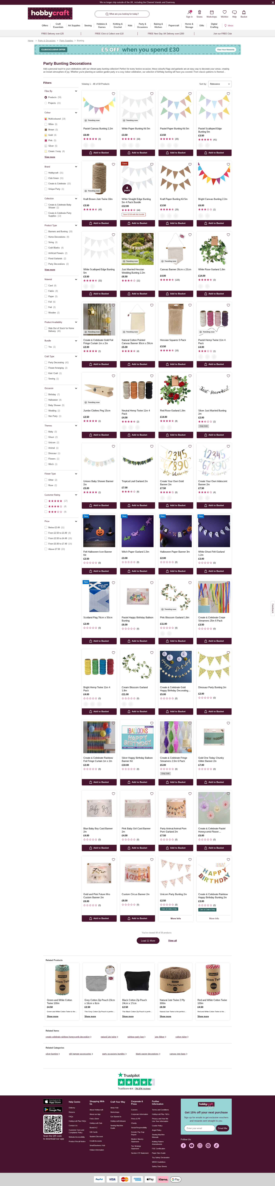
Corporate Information (139, 1114)
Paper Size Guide (159, 1153)
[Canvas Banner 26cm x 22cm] (176, 249)
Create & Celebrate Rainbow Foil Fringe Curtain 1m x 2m (98, 759)
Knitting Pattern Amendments (158, 1143)
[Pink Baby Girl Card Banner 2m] (137, 808)
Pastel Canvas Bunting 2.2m (98, 128)
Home (30, 40)
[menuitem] (45, 25)
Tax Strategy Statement (136, 1147)
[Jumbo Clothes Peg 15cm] (99, 390)
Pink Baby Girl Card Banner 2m (136, 830)
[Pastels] (85, 145)
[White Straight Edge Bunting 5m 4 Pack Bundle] (137, 178)
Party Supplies (66, 40)
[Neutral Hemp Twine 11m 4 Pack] (137, 390)
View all (172, 940)
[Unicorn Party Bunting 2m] (176, 873)
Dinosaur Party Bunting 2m (212, 687)
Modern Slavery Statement (137, 1140)
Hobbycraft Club (96, 1123)
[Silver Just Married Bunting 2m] (214, 390)
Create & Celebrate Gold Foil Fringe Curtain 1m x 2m (98, 342)
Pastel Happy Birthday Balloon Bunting (137, 619)
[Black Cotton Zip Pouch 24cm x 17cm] (137, 980)
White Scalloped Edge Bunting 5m (99, 271)
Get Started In (115, 1117)
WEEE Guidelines (159, 1162)
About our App (95, 1114)
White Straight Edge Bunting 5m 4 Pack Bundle (136, 201)
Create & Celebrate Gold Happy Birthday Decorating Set (174, 689)
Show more (52, 1016)
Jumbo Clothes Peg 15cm (96, 410)
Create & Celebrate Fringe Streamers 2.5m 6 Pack (173, 759)
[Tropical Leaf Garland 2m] (137, 460)
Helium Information (97, 1150)
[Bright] (207, 356)
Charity (134, 1123)
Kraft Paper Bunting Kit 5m (174, 199)
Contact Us (73, 1125)
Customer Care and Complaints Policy (76, 1131)
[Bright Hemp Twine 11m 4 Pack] (99, 666)
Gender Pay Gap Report (137, 1133)
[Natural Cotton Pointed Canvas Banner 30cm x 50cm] (137, 319)
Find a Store (94, 1119)
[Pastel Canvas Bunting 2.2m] (99, 108)
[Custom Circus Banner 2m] (137, 873)
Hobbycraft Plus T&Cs (160, 1114)
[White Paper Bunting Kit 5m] (137, 108)
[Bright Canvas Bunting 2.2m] (214, 178)
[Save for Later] (113, 93)
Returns (72, 1112)
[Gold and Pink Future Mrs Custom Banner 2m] (99, 873)
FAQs (71, 1117)
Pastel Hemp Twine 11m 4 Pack (212, 342)
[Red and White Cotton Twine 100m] (213, 980)
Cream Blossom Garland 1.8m (135, 689)
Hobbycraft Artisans (118, 1121)
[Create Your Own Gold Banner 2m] (176, 460)
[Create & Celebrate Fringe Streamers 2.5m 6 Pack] (176, 737)
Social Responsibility (139, 1128)
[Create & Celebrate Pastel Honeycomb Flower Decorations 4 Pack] (214, 808)
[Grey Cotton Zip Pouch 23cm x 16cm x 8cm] (100, 980)
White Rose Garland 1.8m (211, 269)
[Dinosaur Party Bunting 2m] (214, 666)
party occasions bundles (113, 1054)
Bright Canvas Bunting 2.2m (212, 199)
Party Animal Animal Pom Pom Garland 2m (173, 830)
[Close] (273, 2)
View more (50, 157)
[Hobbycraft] (50, 14)
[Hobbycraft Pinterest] (208, 1145)
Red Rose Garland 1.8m (172, 410)
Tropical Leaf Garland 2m (135, 481)
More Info (176, 918)
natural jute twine (108, 1037)
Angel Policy (156, 1130)
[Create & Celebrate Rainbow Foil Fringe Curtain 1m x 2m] (99, 737)
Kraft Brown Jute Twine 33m (98, 199)
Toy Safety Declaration (160, 1157)
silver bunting (52, 1054)
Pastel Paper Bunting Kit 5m (174, 128)
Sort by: (203, 84)
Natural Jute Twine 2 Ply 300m (172, 1002)
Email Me (222, 1128)
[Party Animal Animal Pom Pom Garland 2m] (176, 808)
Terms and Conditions (160, 1110)
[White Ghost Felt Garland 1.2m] (214, 531)
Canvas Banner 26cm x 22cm (175, 269)
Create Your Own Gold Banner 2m (172, 483)
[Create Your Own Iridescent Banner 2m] (214, 460)
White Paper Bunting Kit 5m (136, 128)
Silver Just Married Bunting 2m (212, 412)
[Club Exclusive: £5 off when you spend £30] (137, 49)
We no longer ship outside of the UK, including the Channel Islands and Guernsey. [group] (137, 2)
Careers (134, 1110)
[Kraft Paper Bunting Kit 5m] (176, 178)
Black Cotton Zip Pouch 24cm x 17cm (134, 1002)
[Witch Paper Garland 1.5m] (137, 531)
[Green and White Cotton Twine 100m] (62, 980)
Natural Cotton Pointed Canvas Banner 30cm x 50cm (137, 342)
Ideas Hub (114, 1108)
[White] (124, 145)
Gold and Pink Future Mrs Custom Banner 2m (96, 896)
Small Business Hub (97, 1145)
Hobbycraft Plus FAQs (77, 1121)
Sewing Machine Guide (116, 1127)
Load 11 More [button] (148, 940)
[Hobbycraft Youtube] (191, 1145)
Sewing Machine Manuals (158, 1136)
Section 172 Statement (139, 1153)
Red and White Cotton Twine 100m (212, 1002)
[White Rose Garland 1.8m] (214, 249)
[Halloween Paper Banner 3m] (176, 531)
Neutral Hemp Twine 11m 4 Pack (136, 412)
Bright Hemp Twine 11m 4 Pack (96, 689)
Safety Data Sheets (159, 1166)
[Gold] (162, 498)
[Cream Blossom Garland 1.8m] (137, 666)
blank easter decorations (147, 1054)
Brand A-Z (93, 1128)
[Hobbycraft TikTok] (216, 1145)
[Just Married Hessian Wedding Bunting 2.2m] (137, 249)
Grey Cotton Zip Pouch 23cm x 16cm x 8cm (100, 1002)
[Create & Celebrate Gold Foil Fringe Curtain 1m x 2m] (99, 319)
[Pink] (162, 633)
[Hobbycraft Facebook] (183, 1145)
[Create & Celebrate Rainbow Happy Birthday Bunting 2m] (214, 873)
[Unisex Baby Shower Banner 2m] (99, 460)
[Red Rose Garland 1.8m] (176, 390)
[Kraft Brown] (137, 145)
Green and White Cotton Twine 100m (59, 1002)
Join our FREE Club (222, 33)
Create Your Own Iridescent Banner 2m (212, 483)
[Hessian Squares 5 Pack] (176, 319)
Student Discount (96, 1136)
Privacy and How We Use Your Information (160, 1120)
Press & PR (135, 1119)
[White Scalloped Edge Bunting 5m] (99, 249)
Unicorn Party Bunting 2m (173, 894)
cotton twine (181, 1037)
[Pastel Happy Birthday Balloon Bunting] (137, 596)
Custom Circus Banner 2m (136, 894)
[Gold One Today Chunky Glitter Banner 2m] (214, 737)
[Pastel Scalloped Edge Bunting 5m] (214, 108)
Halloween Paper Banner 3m (175, 551)
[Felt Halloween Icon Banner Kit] (99, 531)
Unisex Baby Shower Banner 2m (98, 483)
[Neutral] (214, 356)
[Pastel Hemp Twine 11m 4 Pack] (214, 319)
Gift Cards (94, 1132)
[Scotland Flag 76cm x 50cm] (99, 596)
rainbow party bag (135, 1037)
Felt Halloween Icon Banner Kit (97, 553)
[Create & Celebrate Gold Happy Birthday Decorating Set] (176, 666)
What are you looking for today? (124, 14)
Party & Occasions (47, 40)
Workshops (114, 1112)
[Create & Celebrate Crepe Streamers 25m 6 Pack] (214, 596)
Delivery (72, 1108)
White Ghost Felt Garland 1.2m (211, 553)
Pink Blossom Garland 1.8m (174, 617)
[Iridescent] (169, 498)
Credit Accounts (96, 1141)
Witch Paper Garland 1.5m (135, 551)
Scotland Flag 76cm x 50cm (98, 617)
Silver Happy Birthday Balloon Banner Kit (137, 759)
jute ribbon (159, 1037)
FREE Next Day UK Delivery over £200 (166, 33)
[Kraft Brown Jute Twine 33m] (99, 178)
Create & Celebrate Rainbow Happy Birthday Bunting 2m (213, 896)
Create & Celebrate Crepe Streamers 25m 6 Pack (211, 619)
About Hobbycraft (96, 1110)
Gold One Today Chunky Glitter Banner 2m (211, 759)
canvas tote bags (178, 1054)
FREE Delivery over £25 (52, 33)
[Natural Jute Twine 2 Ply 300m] (175, 980)
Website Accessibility (77, 1137)
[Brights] (92, 145)
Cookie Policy (157, 1126)
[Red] (207, 286)
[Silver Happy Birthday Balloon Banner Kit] (137, 737)
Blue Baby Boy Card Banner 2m (98, 830)
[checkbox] (61, 118)
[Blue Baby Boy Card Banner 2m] (99, 808)
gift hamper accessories (80, 1054)
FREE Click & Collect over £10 (109, 33)
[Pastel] (200, 356)
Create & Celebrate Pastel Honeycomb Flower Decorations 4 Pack (211, 830)
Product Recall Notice (77, 1141)
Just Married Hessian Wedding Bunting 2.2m (133, 271)
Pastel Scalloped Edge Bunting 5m (210, 130)
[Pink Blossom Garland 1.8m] (176, 596)
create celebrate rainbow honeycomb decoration (68, 1037)
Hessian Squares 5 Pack (173, 340)
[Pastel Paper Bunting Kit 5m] (176, 108)
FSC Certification (158, 1149)
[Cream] (169, 633)
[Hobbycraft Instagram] (199, 1145)
